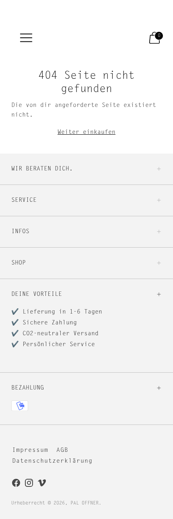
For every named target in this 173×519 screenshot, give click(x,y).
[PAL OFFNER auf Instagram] (29, 484)
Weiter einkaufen (86, 132)
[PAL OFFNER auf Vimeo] (42, 484)
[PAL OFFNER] (81, 37)
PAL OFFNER (84, 503)
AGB (62, 450)
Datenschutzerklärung (52, 461)
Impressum (30, 450)
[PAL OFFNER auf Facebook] (16, 484)
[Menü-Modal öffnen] (26, 38)
